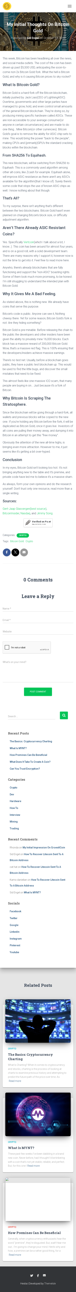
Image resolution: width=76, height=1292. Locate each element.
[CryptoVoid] (8, 6)
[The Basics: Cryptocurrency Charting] (38, 1020)
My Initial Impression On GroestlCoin (44, 847)
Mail (44, 1275)
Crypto (23, 535)
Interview (15, 814)
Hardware (15, 801)
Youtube (14, 952)
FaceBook (38, 1276)
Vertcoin (29, 242)
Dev (12, 794)
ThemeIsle (50, 1283)
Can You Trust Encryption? (25, 768)
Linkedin (14, 931)
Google (14, 925)
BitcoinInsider (11, 513)
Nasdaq (25, 513)
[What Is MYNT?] (38, 1114)
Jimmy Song (44, 513)
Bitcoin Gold (17, 541)
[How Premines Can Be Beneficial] (38, 1199)
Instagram (16, 938)
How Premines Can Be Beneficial (28, 755)
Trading (14, 828)
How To (14, 808)
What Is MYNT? (18, 748)
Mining (14, 821)
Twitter (13, 918)
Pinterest (15, 945)
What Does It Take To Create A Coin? (30, 761)
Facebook (15, 911)
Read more (15, 1081)
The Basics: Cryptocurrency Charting (31, 741)
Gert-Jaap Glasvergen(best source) (24, 508)
